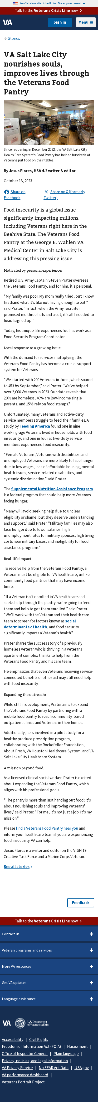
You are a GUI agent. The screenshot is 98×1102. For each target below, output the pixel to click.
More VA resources (16, 966)
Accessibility (12, 1039)
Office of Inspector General (25, 1053)
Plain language (66, 1053)
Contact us (11, 933)
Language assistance (19, 998)
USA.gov (81, 1067)
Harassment (77, 1046)
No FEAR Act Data (54, 1067)
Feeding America (35, 426)
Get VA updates (14, 982)
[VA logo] (7, 22)
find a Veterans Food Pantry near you (47, 828)
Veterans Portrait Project (23, 1082)
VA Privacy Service (17, 1067)
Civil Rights (38, 1039)
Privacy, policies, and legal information (35, 1060)
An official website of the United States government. (51, 3)
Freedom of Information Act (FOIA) (31, 1046)
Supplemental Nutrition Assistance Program (52, 489)
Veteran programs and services (27, 950)
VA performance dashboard (25, 1074)
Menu (83, 22)
